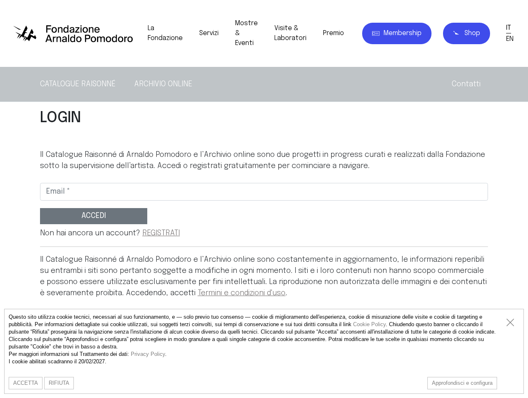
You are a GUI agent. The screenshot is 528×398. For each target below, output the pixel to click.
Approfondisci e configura (462, 383)
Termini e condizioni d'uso (241, 293)
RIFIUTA (59, 383)
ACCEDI (93, 216)
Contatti (466, 84)
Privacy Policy (148, 354)
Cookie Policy (369, 324)
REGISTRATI (161, 233)
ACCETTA (25, 383)
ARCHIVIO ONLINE (163, 84)
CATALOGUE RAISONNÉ (78, 84)
